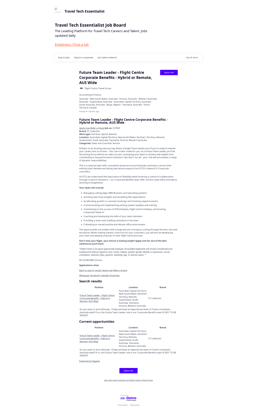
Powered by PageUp (89, 361)
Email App (115, 275)
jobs (64, 57)
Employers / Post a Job (72, 44)
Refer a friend (97, 128)
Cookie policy (134, 405)
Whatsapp (84, 275)
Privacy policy (123, 405)
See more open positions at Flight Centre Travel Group (128, 380)
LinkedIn (104, 275)
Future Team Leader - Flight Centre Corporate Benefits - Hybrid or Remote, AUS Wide (97, 298)
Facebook (95, 275)
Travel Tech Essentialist (85, 11)
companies (83, 57)
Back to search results (90, 270)
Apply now (84, 128)
